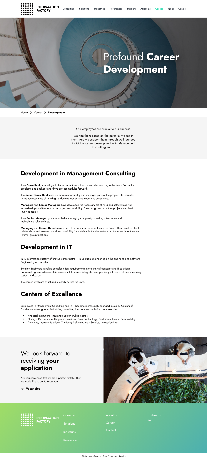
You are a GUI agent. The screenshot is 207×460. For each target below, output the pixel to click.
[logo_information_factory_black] (40, 4)
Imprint (122, 456)
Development (56, 112)
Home (24, 112)
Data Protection (110, 456)
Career (38, 112)
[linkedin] (150, 420)
